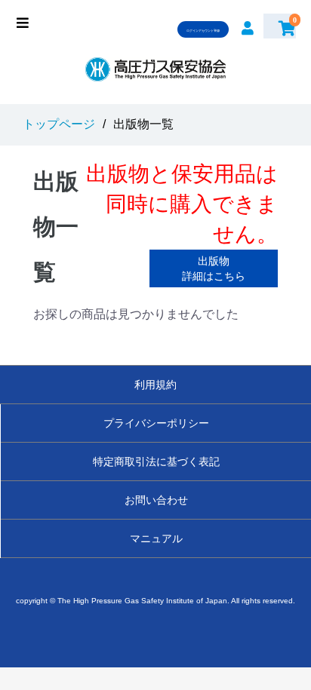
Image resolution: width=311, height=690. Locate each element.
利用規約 (155, 385)
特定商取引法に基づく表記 (156, 461)
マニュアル (156, 538)
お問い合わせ (156, 500)
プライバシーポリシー (156, 423)
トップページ (59, 124)
